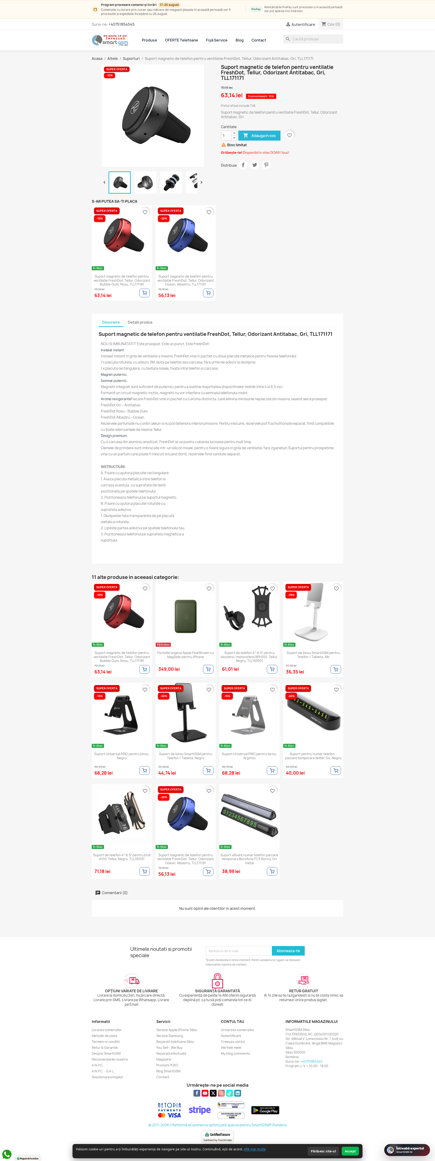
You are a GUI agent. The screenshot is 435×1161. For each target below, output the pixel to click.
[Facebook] (196, 1093)
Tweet (254, 164)
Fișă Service (216, 40)
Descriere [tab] (111, 322)
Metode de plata (104, 1036)
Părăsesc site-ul (323, 1151)
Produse (149, 40)
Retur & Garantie (105, 1047)
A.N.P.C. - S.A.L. (103, 1071)
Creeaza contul (233, 1041)
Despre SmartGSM (106, 1053)
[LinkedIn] (237, 1093)
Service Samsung (169, 1036)
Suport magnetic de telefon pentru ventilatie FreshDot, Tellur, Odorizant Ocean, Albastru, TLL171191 (185, 280)
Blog (240, 40)
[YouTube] (205, 1093)
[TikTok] (229, 1093)
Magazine (163, 1059)
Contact (258, 40)
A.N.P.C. (98, 1065)
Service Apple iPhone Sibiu (176, 1030)
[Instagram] (221, 1093)
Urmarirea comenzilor (237, 1030)
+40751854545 (122, 24)
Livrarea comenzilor (107, 1030)
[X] (213, 1093)
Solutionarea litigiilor (107, 1077)
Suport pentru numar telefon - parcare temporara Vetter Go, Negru (313, 756)
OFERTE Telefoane (181, 40)
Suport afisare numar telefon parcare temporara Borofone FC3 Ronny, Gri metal (249, 859)
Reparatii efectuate (171, 1053)
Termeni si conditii (106, 1041)
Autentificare (231, 1036)
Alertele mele (231, 1047)
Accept (350, 1151)
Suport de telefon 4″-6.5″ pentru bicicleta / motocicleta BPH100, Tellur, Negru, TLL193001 (249, 657)
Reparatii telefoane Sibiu (175, 1041)
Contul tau (232, 1021)
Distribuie (243, 164)
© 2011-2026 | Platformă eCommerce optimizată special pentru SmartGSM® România (217, 1125)
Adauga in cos (259, 135)
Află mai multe (255, 1149)
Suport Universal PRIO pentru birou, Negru (121, 756)
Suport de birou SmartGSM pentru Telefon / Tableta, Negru (185, 756)
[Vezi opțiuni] (144, 293)
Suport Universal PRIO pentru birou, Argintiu (249, 756)
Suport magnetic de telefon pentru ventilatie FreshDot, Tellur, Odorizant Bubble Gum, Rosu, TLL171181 (122, 280)
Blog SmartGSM (168, 1071)
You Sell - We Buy (169, 1047)
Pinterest (266, 164)
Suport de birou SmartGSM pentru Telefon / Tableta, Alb (313, 655)
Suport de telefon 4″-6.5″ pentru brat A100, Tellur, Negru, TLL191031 (122, 857)
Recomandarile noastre (110, 1059)
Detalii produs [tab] (140, 322)
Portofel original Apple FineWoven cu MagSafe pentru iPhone (185, 655)
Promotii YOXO (167, 1065)
